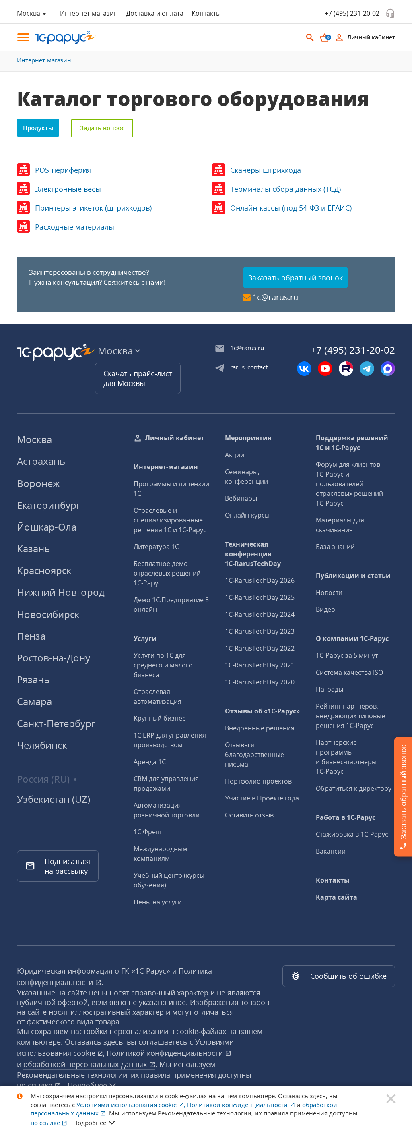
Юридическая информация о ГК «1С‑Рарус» (93, 971)
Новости (329, 592)
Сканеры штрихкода (265, 170)
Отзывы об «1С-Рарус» (262, 711)
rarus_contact (249, 367)
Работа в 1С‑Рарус (345, 817)
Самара (34, 701)
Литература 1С (156, 546)
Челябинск (42, 745)
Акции (234, 454)
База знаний (335, 546)
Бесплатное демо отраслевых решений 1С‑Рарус (167, 573)
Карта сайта (336, 897)
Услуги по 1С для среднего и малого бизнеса (163, 665)
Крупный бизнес (159, 718)
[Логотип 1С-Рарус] (61, 37)
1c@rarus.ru (275, 297)
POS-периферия (63, 170)
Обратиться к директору (353, 788)
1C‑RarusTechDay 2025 (260, 597)
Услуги (145, 638)
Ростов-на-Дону (53, 657)
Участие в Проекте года (262, 798)
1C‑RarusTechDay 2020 (260, 682)
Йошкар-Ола (46, 526)
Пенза (31, 636)
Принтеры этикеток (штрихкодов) (93, 208)
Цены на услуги (158, 902)
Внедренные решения (260, 727)
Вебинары (241, 498)
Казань (33, 548)
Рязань (33, 679)
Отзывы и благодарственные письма (254, 754)
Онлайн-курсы (247, 515)
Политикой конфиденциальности (166, 1053)
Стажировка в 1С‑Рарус (352, 834)
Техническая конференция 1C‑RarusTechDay (253, 554)
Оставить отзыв (249, 814)
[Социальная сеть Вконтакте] (304, 368)
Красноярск (44, 570)
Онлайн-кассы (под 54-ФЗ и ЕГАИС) (291, 208)
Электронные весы (68, 189)
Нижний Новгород (61, 592)
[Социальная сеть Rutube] (346, 368)
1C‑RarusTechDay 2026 (260, 580)
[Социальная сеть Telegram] (367, 368)
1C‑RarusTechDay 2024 (260, 614)
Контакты (206, 13)
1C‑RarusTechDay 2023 (260, 631)
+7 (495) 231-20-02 (352, 13)
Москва (34, 439)
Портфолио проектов (258, 781)
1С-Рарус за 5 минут (347, 655)
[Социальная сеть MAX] (388, 368)
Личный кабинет (174, 437)
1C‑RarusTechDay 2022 (260, 648)
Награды (329, 689)
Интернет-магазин (89, 13)
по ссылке (35, 1085)
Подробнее (89, 1123)
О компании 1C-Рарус (352, 638)
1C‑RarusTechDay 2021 (260, 665)
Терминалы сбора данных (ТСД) (285, 189)
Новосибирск (48, 614)
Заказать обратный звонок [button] (295, 277)
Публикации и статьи (353, 575)
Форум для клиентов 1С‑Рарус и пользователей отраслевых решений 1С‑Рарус (349, 484)
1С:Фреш (147, 831)
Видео (325, 609)
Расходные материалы (74, 227)
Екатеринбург (48, 505)
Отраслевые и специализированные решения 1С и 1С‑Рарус (170, 520)
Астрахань (41, 461)
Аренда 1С (150, 761)
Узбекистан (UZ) (53, 799)
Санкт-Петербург (56, 723)
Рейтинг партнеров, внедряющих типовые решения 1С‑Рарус (350, 716)
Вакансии (331, 851)
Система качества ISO (349, 672)
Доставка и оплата (154, 13)
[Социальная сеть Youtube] (325, 368)
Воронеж (38, 483)
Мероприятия (248, 437)
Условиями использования (130, 1105)
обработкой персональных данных (86, 1064)
